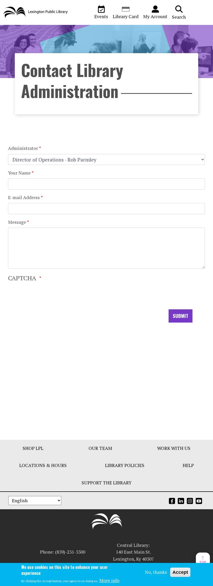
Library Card (125, 16)
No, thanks (156, 572)
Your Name (19, 173)
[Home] (35, 12)
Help (188, 465)
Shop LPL (33, 448)
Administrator (23, 148)
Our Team (100, 448)
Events (101, 16)
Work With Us (173, 448)
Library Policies (124, 465)
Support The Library (106, 483)
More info (109, 580)
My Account (155, 16)
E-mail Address (24, 197)
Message (17, 222)
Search (179, 17)
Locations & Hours (43, 465)
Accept (180, 572)
